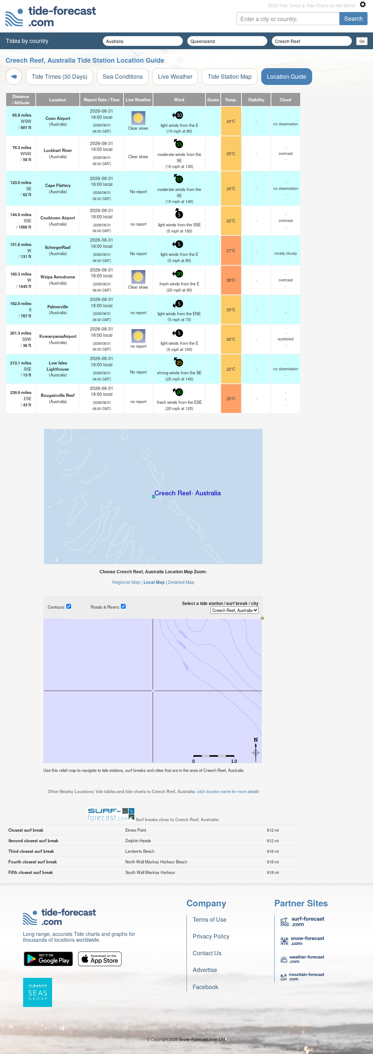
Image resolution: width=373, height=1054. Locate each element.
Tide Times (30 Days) (59, 76)
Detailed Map (181, 582)
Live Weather (175, 76)
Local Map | (155, 582)
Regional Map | (127, 582)
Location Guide (286, 76)
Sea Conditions (123, 76)
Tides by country (27, 40)
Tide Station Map (230, 76)
